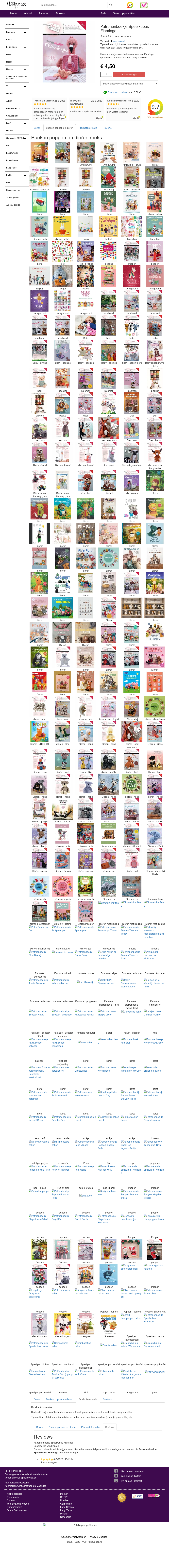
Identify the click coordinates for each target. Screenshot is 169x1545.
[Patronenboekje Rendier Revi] (62, 1126)
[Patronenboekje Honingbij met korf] (131, 706)
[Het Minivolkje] (85, 989)
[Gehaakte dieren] (85, 607)
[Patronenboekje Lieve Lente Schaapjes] (85, 858)
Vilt (7, 86)
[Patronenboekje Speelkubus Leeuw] (39, 1352)
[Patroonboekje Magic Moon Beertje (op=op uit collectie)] (85, 706)
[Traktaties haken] (108, 1249)
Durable (10, 131)
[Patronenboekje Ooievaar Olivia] (85, 452)
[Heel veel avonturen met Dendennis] (108, 226)
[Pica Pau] (85, 533)
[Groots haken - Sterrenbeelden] (39, 1380)
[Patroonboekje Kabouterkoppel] (62, 989)
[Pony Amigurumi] (154, 1380)
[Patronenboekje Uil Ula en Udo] (108, 480)
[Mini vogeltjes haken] (62, 886)
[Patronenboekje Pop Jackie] (85, 1175)
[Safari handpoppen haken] (131, 1324)
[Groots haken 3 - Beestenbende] (39, 1249)
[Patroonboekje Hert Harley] (131, 759)
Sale (103, 13)
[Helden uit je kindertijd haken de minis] (154, 989)
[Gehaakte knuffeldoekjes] (62, 350)
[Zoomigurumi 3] (62, 508)
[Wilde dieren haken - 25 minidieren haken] (154, 177)
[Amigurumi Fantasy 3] (39, 301)
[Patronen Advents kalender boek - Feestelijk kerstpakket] (39, 1076)
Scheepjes (65, 1516)
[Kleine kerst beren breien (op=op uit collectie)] (108, 202)
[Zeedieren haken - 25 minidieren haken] (131, 886)
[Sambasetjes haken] (85, 1352)
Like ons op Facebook (132, 1471)
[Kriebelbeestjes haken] (85, 911)
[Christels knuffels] (108, 911)
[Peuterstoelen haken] (131, 1126)
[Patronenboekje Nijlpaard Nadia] (131, 834)
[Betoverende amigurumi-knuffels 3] (154, 1175)
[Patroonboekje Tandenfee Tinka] (154, 1150)
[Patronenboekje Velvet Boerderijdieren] (131, 657)
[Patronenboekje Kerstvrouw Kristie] (154, 1048)
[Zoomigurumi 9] (131, 533)
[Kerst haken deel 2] (108, 1048)
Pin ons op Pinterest (131, 1480)
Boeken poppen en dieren (59, 127)
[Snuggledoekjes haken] (62, 480)
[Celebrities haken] (131, 1020)
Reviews (107, 127)
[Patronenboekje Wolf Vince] (85, 1380)
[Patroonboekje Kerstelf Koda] (39, 1126)
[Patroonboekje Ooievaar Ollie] (62, 452)
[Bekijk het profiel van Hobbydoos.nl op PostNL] (137, 1496)
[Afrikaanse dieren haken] (39, 152)
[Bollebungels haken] (108, 1380)
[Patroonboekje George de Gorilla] (108, 759)
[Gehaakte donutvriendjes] (131, 1225)
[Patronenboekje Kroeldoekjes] (108, 350)
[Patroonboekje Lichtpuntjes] (85, 1076)
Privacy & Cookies (97, 1536)
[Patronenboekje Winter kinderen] (131, 251)
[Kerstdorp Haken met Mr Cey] (108, 1101)
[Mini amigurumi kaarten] (154, 1274)
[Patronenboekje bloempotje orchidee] (131, 378)
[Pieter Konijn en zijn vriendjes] (131, 202)
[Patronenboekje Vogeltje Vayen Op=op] (62, 276)
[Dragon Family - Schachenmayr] (85, 226)
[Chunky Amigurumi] (108, 152)
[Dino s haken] (154, 202)
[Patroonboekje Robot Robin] (85, 1225)
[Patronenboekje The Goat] (62, 759)
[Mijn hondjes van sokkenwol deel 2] (39, 784)
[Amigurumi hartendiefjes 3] (85, 657)
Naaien (9, 69)
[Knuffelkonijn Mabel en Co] (131, 558)
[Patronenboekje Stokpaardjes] (62, 936)
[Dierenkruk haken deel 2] (108, 1126)
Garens (9, 93)
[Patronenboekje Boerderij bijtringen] (39, 350)
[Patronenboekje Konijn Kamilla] (39, 834)
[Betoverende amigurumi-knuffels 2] (131, 1175)
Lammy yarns (12, 153)
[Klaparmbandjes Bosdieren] (108, 301)
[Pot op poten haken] (108, 508)
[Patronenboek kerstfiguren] (62, 1076)
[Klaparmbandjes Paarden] (39, 325)
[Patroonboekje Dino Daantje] (39, 961)
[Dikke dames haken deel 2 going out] (131, 1299)
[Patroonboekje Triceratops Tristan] (108, 936)
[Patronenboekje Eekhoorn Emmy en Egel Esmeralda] (131, 731)
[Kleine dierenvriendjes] (131, 403)
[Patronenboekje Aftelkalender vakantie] (39, 1048)
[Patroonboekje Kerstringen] (108, 1076)
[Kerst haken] (85, 1048)
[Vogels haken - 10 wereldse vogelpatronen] (85, 886)
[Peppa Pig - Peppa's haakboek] (131, 682)
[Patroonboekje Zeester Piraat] (39, 1020)
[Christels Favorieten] (154, 657)
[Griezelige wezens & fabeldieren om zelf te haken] (154, 936)
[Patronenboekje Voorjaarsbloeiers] (108, 378)
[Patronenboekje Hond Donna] (62, 784)
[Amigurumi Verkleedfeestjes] (154, 276)
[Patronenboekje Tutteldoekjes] (85, 350)
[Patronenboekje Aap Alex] (39, 706)
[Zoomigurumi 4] (85, 508)
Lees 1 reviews (121, 36)
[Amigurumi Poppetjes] (85, 301)
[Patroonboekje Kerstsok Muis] (154, 1249)
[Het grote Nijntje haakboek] (62, 226)
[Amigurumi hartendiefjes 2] (39, 607)
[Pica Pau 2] (85, 558)
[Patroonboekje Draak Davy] (85, 961)
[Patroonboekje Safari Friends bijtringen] (108, 403)
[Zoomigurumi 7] (154, 508)
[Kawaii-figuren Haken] (154, 226)
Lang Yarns (11, 168)
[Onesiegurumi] (108, 583)
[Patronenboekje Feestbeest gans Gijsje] (39, 759)
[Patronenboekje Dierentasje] (108, 858)
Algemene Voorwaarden (73, 1536)
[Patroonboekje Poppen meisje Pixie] (39, 1175)
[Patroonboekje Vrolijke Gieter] (108, 1020)
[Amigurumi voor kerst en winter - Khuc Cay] (39, 251)
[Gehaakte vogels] (85, 276)
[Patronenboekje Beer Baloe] (39, 378)
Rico (8, 183)
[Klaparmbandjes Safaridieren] (62, 325)
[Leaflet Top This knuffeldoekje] (85, 325)
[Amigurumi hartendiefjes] (108, 533)
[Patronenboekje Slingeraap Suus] (85, 428)
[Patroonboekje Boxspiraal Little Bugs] (154, 858)
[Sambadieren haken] (62, 1352)
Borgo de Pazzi (13, 108)
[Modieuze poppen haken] (154, 251)
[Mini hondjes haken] (131, 784)
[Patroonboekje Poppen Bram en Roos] (62, 1200)
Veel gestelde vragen (18, 1503)
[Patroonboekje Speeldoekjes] (108, 607)
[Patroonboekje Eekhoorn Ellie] (108, 428)
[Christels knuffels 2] (131, 911)
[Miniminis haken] (108, 558)
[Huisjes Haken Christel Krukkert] (154, 1020)
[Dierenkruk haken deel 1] (85, 1126)
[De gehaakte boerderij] (62, 607)
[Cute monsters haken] (62, 1299)
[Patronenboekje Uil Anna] (131, 858)
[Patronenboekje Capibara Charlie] (154, 886)
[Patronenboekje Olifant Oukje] (154, 834)
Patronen (44, 13)
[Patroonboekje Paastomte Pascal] (85, 1020)
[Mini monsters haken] (62, 1150)
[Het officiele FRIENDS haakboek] (85, 251)
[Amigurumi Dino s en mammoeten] (154, 533)
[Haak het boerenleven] (108, 177)
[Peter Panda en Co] (39, 936)
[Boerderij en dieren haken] (39, 202)
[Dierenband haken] (62, 202)
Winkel (28, 13)
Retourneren (13, 1497)
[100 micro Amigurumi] (62, 301)
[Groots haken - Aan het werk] (108, 1175)
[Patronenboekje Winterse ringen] (108, 706)
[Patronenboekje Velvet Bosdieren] (131, 583)
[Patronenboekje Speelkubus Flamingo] (154, 1324)
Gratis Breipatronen (17, 1510)
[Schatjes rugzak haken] (39, 276)
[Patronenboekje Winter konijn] (154, 809)
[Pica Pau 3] (39, 632)
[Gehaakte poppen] (39, 1200)
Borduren (10, 32)
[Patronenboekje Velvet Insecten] (154, 784)
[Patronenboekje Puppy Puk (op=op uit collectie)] (85, 784)
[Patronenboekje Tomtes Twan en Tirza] (131, 961)
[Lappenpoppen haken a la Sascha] (62, 558)
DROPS (64, 1497)
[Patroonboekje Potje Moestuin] (154, 428)
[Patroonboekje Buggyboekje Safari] (62, 403)
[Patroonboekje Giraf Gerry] (85, 759)
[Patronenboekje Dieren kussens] (154, 1126)
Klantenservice (14, 1493)
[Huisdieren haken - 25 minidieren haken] (62, 632)
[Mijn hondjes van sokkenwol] (154, 759)
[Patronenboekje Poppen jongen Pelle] (108, 1150)
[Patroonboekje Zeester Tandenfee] (62, 1020)
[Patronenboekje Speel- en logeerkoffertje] (131, 1150)
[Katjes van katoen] (62, 809)
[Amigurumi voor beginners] (154, 632)
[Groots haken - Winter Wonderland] (131, 1352)
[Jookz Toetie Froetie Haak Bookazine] (108, 276)
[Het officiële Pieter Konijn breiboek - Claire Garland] (85, 202)
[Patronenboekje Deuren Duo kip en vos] (39, 911)
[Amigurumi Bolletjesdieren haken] (154, 682)
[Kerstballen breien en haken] (154, 1076)
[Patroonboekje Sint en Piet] (154, 1299)
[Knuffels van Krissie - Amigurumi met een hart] (131, 1380)
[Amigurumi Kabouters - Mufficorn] (154, 961)
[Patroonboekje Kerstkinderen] (39, 1274)
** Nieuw (10, 25)
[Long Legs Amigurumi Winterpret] (39, 1299)
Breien (9, 39)
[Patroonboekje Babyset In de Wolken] (62, 1274)
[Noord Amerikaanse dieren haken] (62, 152)
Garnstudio (66, 1503)
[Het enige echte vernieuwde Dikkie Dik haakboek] (39, 731)
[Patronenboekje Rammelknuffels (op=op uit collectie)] (108, 325)
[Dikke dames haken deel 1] (108, 1299)
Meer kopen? (119, 41)
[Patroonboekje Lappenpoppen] (108, 632)
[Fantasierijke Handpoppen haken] (154, 1225)
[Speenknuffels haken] (154, 350)
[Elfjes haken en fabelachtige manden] (108, 961)
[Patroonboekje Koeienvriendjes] (108, 809)
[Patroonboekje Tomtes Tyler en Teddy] (131, 936)
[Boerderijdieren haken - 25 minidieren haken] (85, 632)
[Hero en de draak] (62, 961)
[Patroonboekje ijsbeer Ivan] (62, 657)
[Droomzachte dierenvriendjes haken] (85, 682)
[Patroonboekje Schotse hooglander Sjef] (154, 452)
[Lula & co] (85, 1200)
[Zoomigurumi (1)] (154, 480)
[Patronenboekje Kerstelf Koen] (154, 1101)
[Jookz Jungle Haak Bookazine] (39, 809)
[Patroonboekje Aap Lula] (62, 428)
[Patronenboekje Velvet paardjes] (39, 858)
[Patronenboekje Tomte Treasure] (39, 989)
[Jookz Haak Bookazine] (39, 558)
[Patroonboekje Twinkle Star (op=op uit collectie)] (62, 1380)
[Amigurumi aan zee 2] (108, 1274)
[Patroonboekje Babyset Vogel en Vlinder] (154, 1200)
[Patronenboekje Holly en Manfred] (62, 1175)
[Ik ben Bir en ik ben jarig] (39, 533)
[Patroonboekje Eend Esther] (85, 731)
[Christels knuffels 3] (154, 911)
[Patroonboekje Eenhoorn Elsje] (108, 452)
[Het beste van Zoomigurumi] (154, 583)
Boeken (60, 13)
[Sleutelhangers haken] (39, 1324)
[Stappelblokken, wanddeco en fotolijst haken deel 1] (85, 177)
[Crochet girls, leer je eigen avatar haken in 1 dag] (154, 152)
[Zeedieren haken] (108, 886)
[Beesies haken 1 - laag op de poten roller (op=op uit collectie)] (131, 607)
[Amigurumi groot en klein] (62, 911)
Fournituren (11, 47)
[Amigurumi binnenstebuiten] (131, 1274)
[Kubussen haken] (108, 1324)
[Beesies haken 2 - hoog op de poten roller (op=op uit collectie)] (154, 607)
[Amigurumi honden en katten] (108, 682)
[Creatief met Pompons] (108, 251)
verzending (117, 92)
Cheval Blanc (12, 116)
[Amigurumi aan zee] (108, 1200)
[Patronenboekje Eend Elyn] (108, 731)
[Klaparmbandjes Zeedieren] (131, 301)
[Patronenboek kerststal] (131, 1048)
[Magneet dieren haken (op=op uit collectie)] (62, 583)
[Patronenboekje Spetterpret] (85, 936)
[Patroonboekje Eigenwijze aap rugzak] (62, 858)
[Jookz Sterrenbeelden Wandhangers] (131, 989)
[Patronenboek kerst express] (85, 1101)
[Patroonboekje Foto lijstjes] (131, 632)
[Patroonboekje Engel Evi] (62, 1225)
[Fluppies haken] (62, 378)
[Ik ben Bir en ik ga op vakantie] (131, 508)
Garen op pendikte (124, 13)
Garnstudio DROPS (15, 138)
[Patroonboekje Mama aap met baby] (39, 428)
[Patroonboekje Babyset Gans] (154, 731)
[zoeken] (110, 5)
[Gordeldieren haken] (39, 682)
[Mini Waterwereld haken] (39, 1150)
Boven (37, 127)
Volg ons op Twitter (131, 1476)
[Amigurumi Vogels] (85, 152)
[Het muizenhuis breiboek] (85, 834)
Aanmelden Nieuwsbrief (17, 1482)
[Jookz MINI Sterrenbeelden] (108, 989)
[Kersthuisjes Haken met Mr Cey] (131, 1076)
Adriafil (9, 101)
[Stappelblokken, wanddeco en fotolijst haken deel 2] (62, 177)
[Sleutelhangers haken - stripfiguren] (62, 1324)
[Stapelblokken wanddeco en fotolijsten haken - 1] (39, 403)
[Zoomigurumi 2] (39, 508)
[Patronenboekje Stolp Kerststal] (62, 1101)
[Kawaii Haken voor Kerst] (62, 251)
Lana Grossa (12, 160)
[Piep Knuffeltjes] (131, 325)
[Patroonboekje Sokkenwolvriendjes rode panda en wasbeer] (108, 657)
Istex (8, 145)
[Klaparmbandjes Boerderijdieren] (154, 301)
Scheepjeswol (12, 197)
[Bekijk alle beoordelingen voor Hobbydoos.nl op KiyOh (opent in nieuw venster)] (131, 5)
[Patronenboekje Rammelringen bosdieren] (154, 325)
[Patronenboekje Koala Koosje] (85, 809)
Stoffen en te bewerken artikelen (16, 78)
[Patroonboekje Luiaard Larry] (39, 452)
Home (13, 13)
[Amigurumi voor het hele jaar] (85, 1299)
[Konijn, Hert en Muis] (62, 682)
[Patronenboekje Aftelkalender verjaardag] (62, 1048)
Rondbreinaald (14, 1507)
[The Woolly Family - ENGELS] (85, 583)
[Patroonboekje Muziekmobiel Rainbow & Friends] (85, 1249)
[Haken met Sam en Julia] (39, 226)
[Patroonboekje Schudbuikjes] (154, 403)
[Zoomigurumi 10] (39, 583)
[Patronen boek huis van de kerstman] (39, 1101)
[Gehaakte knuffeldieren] (154, 558)
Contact (11, 1500)
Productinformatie (88, 127)
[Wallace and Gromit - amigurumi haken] (85, 1274)
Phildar (9, 175)
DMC (8, 123)
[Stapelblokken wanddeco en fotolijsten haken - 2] (154, 378)
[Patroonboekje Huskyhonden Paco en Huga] (108, 784)
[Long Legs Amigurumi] (62, 1249)
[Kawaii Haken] (131, 226)
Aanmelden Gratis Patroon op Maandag (25, 1485)
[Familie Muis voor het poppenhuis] (108, 834)
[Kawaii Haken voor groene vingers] (39, 177)
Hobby (9, 62)
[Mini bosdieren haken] (154, 706)
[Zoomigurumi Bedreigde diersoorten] (39, 657)
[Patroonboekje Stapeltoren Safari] (39, 1225)
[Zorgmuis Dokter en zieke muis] (62, 834)
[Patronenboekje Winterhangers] (85, 403)
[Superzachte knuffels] (62, 533)
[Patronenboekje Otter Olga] (85, 480)
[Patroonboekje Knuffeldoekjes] (39, 480)
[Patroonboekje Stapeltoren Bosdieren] (108, 1225)
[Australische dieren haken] (131, 177)
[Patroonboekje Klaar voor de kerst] (131, 1249)
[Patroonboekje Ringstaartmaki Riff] (131, 452)
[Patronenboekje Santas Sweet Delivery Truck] (131, 1101)
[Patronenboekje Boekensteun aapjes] (62, 706)
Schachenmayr (13, 190)
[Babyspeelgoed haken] (85, 1324)
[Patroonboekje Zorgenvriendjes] (131, 428)
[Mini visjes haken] (39, 886)
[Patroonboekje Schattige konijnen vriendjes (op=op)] (131, 809)
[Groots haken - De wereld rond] (154, 1352)
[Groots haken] (108, 1352)
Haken (9, 54)
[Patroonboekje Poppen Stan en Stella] (131, 1200)
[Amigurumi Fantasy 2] (131, 276)
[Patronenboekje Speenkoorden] (131, 350)
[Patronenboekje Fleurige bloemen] (85, 378)
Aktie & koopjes (13, 205)
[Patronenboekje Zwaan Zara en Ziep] (131, 480)
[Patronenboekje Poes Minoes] (85, 1150)
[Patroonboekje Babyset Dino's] (62, 731)
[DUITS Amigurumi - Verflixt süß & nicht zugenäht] (131, 152)
